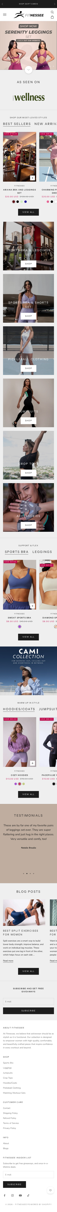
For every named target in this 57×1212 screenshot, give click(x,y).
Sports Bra (17, 552)
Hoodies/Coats (19, 709)
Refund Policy (9, 1118)
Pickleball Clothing (12, 1087)
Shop (28, 263)
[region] (28, 45)
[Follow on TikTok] (28, 1195)
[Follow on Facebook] (4, 1195)
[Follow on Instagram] (12, 1195)
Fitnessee (19, 186)
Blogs (6, 1148)
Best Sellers (17, 124)
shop (28, 368)
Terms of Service (11, 1123)
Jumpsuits (8, 1072)
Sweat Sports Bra (19, 618)
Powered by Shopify (40, 1204)
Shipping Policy (10, 1113)
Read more (8, 960)
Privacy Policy (9, 1128)
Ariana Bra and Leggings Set (19, 191)
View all (28, 212)
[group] (28, 45)
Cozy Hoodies (19, 775)
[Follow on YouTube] (20, 1195)
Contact (6, 1108)
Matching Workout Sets (14, 1092)
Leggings (42, 552)
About (6, 1143)
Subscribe (28, 1010)
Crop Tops (8, 1077)
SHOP (28, 420)
